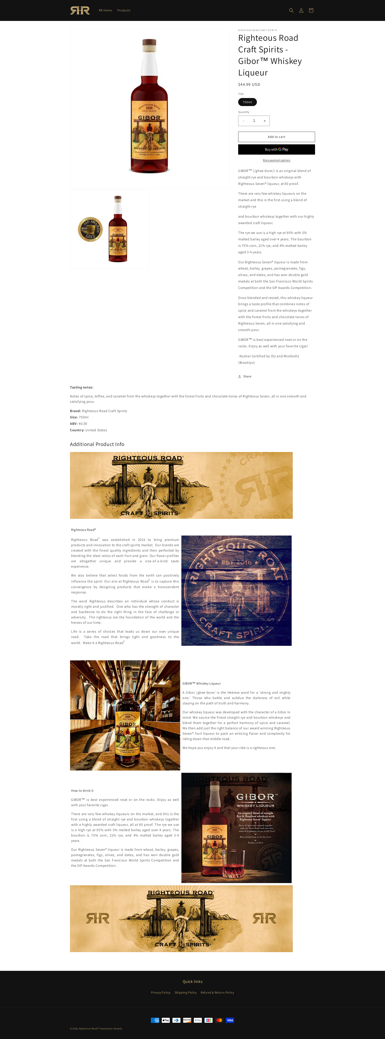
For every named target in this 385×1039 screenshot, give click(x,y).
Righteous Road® (89, 1028)
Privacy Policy (160, 992)
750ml (247, 102)
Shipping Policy (186, 992)
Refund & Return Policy (217, 992)
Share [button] (247, 376)
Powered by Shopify (110, 1028)
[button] (291, 10)
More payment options (276, 160)
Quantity (243, 112)
